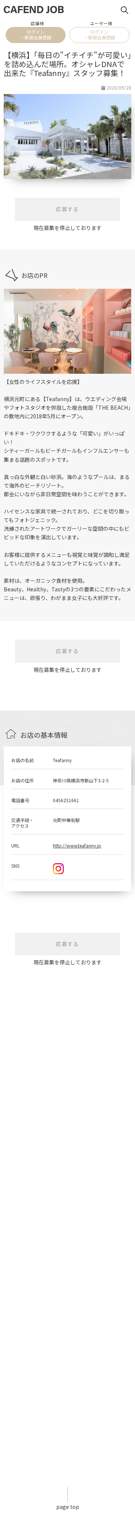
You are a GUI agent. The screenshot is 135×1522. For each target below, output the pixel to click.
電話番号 (20, 800)
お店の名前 (22, 760)
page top (67, 1506)
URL (15, 845)
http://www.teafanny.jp (77, 845)
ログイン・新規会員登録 (35, 34)
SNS (15, 865)
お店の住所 (22, 780)
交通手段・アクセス (22, 822)
